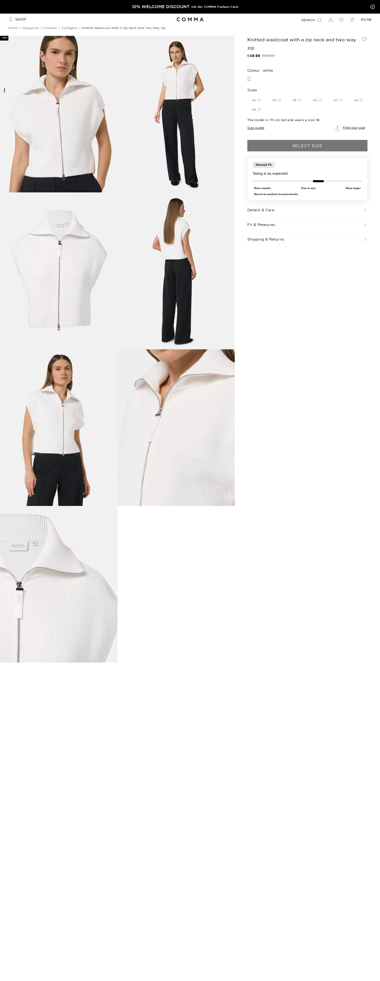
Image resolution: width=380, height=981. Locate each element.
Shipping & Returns (265, 239)
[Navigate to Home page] (190, 19)
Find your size (354, 127)
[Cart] (352, 19)
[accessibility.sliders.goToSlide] (4, 90)
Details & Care (260, 210)
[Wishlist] (341, 19)
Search (308, 20)
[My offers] (371, 7)
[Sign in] (330, 19)
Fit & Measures (261, 225)
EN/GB (366, 19)
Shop (20, 19)
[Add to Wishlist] (364, 39)
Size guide (255, 127)
